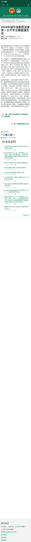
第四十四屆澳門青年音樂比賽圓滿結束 (16, 163)
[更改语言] (7, 5)
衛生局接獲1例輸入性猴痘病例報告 (15, 168)
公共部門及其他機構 (7, 529)
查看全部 (26, 215)
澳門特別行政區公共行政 (8, 532)
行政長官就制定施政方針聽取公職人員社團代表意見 (16, 147)
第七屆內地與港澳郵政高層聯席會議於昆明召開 (16, 184)
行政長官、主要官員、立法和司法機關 (13, 527)
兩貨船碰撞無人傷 (22, 124)
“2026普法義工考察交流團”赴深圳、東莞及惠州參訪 (16, 178)
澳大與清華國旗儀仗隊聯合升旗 (14, 172)
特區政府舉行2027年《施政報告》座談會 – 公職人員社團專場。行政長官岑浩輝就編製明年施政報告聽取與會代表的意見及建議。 (16, 155)
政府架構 (4, 535)
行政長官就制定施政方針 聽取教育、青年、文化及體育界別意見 (16, 191)
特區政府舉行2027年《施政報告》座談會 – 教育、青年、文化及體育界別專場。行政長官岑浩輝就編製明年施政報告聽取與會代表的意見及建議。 (16, 199)
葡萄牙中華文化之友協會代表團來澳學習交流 (16, 207)
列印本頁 (5, 132)
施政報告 (4, 540)
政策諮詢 (4, 537)
